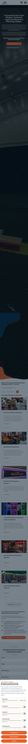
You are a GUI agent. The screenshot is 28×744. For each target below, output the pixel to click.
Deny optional (14, 732)
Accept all (14, 741)
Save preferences (14, 737)
